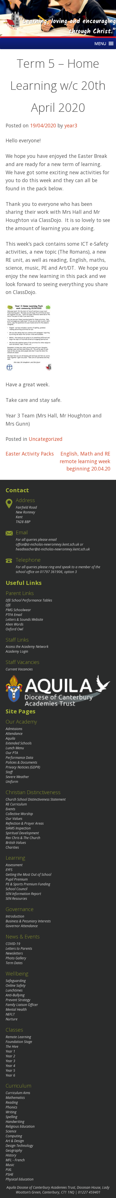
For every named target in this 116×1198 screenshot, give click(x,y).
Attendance (14, 733)
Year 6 (10, 1075)
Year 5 (10, 1070)
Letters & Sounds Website (24, 619)
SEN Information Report (23, 893)
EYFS (9, 869)
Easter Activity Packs (30, 453)
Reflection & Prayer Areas (25, 823)
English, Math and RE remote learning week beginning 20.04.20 (85, 461)
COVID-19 (13, 943)
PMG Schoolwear (18, 609)
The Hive (12, 1046)
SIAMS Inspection (18, 828)
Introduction (15, 916)
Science (11, 1131)
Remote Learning (18, 1036)
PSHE (9, 1174)
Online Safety (16, 985)
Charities (12, 847)
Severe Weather (17, 776)
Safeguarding (16, 980)
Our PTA (12, 752)
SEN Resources (16, 898)
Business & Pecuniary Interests (28, 921)
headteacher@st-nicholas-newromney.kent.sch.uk (53, 549)
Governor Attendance (22, 925)
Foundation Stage (19, 1041)
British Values (16, 842)
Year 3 (10, 1060)
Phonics (11, 1107)
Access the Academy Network (27, 646)
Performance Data (19, 757)
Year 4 (10, 1065)
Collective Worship (19, 813)
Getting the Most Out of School (28, 874)
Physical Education (20, 1179)
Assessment (14, 864)
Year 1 (10, 1051)
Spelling (11, 1116)
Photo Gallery (16, 958)
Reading (12, 1102)
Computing (14, 1136)
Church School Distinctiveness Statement (36, 799)
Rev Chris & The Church (23, 837)
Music (10, 1164)
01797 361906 (51, 571)
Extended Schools (19, 743)
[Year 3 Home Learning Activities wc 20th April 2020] (29, 368)
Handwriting (15, 1121)
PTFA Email (14, 614)
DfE (8, 605)
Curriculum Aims (18, 1092)
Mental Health (16, 1009)
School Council (16, 888)
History (11, 1155)
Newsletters (14, 953)
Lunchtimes (14, 990)
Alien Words (14, 624)
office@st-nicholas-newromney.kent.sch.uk (47, 544)
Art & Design (15, 1140)
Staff (9, 772)
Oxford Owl (14, 629)
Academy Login (17, 651)
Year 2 (10, 1056)
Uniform (12, 781)
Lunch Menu (15, 748)
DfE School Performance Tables (29, 600)
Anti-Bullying (15, 995)
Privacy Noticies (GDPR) (23, 767)
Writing (11, 1112)
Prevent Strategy (18, 999)
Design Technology (19, 1145)
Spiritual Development (22, 833)
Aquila (10, 738)
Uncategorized (46, 438)
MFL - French (15, 1160)
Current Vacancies (19, 669)
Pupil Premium (17, 879)
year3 (70, 125)
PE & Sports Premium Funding (28, 884)
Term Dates (14, 962)
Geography (14, 1150)
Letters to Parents (19, 948)
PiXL (9, 1169)
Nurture (11, 1019)
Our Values (14, 818)
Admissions (14, 728)
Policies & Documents (21, 762)
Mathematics (15, 1097)
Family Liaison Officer (22, 1004)
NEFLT (10, 1014)
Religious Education (20, 1126)
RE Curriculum (16, 804)
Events (10, 809)
